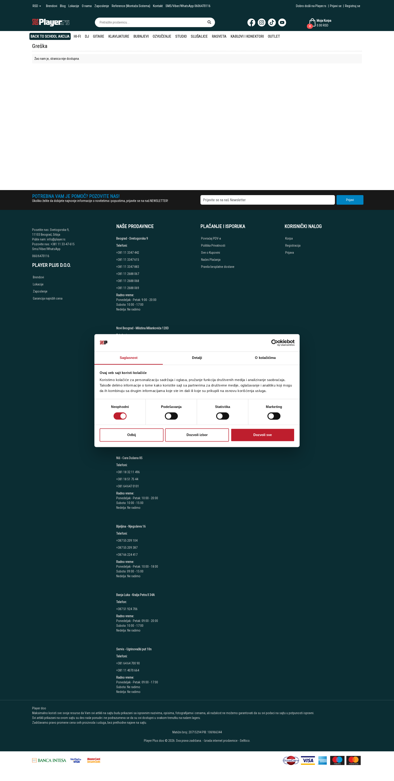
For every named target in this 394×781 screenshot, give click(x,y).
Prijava (289, 252)
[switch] (171, 416)
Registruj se (352, 6)
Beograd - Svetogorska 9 (132, 238)
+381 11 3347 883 (127, 267)
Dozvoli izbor (197, 435)
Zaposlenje (101, 6)
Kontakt (158, 6)
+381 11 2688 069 (127, 288)
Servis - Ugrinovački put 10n (134, 649)
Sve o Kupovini (210, 252)
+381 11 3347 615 (127, 259)
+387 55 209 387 (126, 547)
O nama (87, 6)
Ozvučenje (162, 36)
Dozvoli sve (262, 435)
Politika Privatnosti (213, 245)
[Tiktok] (272, 22)
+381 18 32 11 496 (128, 472)
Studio (181, 36)
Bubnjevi (141, 36)
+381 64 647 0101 (127, 486)
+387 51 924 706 (126, 609)
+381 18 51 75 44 (127, 479)
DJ (87, 36)
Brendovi (51, 6)
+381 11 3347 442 (127, 252)
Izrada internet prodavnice (221, 740)
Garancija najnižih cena (47, 298)
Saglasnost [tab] (129, 358)
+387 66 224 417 (126, 554)
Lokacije (73, 6)
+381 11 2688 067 (127, 274)
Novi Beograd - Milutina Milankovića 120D (142, 328)
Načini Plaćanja (210, 259)
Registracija (293, 245)
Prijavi (350, 200)
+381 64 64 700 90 (128, 663)
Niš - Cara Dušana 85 (129, 458)
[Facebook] (251, 22)
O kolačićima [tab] (265, 358)
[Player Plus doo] (51, 22)
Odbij (131, 435)
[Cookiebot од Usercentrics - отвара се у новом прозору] (275, 342)
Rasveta (219, 36)
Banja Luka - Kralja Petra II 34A (135, 595)
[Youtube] (282, 22)
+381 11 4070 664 (127, 670)
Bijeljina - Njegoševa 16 (131, 526)
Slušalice (199, 36)
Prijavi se (336, 6)
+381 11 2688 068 (127, 281)
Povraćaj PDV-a (211, 238)
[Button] (209, 22)
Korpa (289, 238)
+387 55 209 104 (126, 540)
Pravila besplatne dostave (217, 267)
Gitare (98, 36)
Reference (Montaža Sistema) (131, 6)
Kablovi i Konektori (247, 36)
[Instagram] (262, 22)
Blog (63, 6)
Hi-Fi (77, 36)
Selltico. (245, 740)
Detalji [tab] (197, 358)
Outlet (274, 36)
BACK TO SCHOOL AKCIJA (50, 36)
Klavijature (118, 36)
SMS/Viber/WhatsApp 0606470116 (188, 6)
